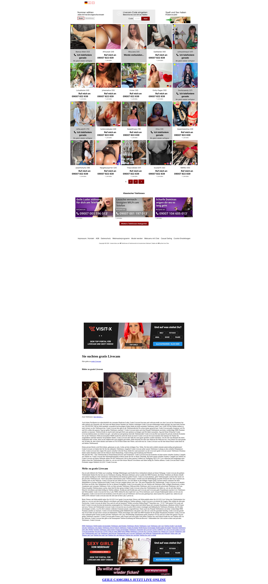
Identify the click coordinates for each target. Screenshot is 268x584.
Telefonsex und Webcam (143, 533)
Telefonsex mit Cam (157, 526)
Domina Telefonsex (100, 530)
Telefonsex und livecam (109, 533)
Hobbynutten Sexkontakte (102, 526)
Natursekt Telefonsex (179, 528)
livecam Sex (99, 531)
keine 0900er (125, 531)
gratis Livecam (96, 361)
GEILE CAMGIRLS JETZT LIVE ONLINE (134, 580)
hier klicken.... (98, 417)
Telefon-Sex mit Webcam (116, 535)
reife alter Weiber (87, 530)
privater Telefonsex (88, 528)
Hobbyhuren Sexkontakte (147, 528)
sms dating (98, 528)
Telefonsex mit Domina (119, 526)
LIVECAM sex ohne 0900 (112, 531)
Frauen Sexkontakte (122, 530)
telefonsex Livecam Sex (138, 531)
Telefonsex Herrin (133, 526)
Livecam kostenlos (88, 531)
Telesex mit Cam (87, 535)
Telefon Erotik (169, 526)
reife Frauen (111, 530)
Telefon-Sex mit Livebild (147, 535)
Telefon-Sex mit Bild (132, 535)
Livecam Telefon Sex (154, 531)
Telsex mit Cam (175, 533)
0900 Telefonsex (87, 526)
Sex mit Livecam (169, 530)
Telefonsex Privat (108, 528)
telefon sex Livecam (168, 531)
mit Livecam (148, 530)
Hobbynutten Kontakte (163, 528)
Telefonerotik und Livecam (126, 533)
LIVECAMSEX (157, 530)
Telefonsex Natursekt (136, 530)
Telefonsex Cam (144, 526)
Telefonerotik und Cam (92, 533)
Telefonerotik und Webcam (161, 533)
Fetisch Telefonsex (120, 528)
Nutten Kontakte (132, 528)
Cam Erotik (178, 526)
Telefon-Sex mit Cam (100, 535)
